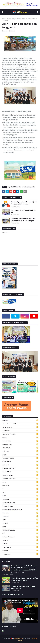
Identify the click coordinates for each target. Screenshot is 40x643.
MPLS (20, 496)
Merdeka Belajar (20, 475)
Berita (20, 438)
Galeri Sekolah (20, 444)
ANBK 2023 (20, 431)
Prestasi (20, 523)
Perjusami (20, 513)
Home (3, 18)
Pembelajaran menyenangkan (20, 509)
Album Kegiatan (20, 427)
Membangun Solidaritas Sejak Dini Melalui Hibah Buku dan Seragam (23, 220)
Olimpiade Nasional (20, 503)
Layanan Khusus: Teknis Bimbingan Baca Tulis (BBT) (23, 587)
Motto (20, 489)
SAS (20, 533)
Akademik (20, 420)
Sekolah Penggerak (12, 18)
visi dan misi (20, 554)
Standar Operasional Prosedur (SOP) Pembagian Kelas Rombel (24, 203)
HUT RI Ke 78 (20, 448)
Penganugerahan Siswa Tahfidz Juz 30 (23, 211)
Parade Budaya (20, 506)
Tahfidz (20, 544)
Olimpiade (20, 499)
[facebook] (6, 316)
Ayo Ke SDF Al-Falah (14, 187)
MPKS (20, 492)
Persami (20, 516)
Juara (20, 455)
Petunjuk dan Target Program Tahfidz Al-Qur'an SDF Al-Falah (24, 579)
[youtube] (34, 316)
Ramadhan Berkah (20, 530)
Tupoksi (20, 551)
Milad (20, 482)
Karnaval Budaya (20, 458)
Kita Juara (20, 465)
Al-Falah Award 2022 (20, 424)
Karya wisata (20, 462)
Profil (20, 527)
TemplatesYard (18, 638)
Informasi (20, 451)
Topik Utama (20, 547)
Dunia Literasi (20, 441)
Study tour (20, 540)
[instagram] (24, 316)
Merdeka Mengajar (20, 479)
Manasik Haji (20, 472)
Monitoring (20, 485)
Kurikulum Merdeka (20, 468)
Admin (5, 31)
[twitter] (15, 316)
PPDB (20, 520)
